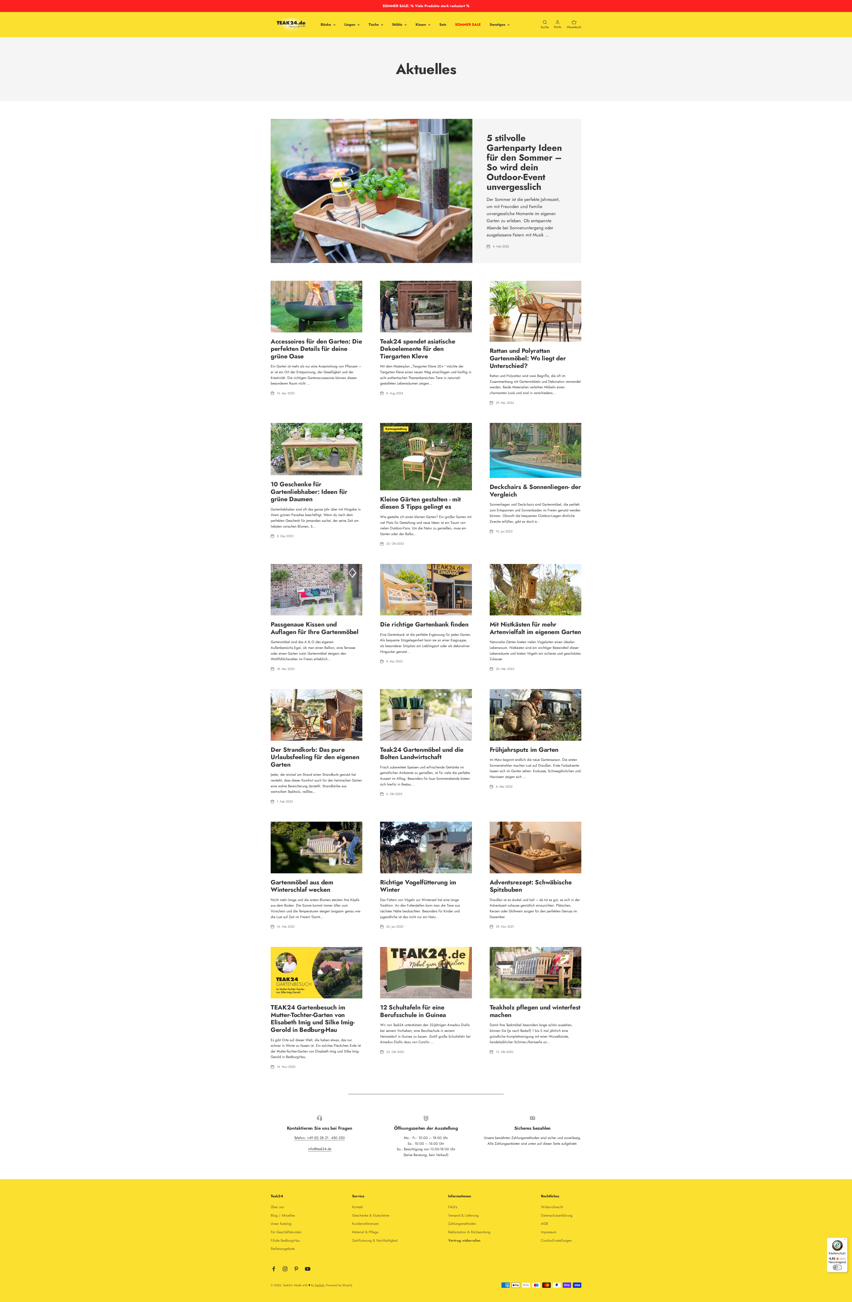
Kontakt (357, 1207)
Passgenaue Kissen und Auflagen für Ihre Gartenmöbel (315, 628)
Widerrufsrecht (552, 1207)
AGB (544, 1223)
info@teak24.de (319, 1148)
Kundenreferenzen (365, 1223)
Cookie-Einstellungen (556, 1240)
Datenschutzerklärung (556, 1215)
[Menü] (845, 1240)
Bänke (326, 24)
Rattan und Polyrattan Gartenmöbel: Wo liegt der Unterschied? (528, 358)
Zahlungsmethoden (462, 1223)
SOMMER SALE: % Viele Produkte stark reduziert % (426, 5)
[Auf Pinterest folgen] (296, 1269)
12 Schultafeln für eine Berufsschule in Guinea (413, 1011)
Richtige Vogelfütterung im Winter (418, 886)
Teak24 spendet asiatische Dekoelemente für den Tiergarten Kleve (417, 349)
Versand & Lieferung (463, 1215)
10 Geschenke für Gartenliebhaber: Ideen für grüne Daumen (309, 492)
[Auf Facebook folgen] (274, 1269)
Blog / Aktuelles (283, 1215)
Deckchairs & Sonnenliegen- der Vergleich (535, 490)
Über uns (277, 1207)
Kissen (421, 24)
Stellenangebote (283, 1248)
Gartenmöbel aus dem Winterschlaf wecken (302, 886)
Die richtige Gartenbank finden (424, 624)
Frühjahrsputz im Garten (524, 749)
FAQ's (452, 1207)
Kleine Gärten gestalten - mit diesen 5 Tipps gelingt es (420, 503)
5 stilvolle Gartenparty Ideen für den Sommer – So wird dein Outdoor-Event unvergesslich (524, 162)
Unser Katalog (281, 1223)
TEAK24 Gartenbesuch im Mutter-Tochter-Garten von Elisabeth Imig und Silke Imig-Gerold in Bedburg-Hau (313, 1018)
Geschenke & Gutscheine (370, 1215)
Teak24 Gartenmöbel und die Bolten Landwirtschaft (421, 753)
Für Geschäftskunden (286, 1232)
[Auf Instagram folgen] (285, 1269)
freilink (319, 1285)
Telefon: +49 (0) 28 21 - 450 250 (319, 1137)
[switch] (837, 1267)
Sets (442, 24)
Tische (374, 24)
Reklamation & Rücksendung (469, 1232)
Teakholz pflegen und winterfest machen (535, 1011)
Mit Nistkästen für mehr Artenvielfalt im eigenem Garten (535, 628)
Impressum (548, 1232)
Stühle (397, 24)
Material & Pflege (365, 1232)
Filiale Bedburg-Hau (285, 1240)
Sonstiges (497, 24)
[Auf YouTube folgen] (308, 1269)
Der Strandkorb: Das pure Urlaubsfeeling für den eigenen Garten (315, 757)
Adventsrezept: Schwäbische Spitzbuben (531, 886)
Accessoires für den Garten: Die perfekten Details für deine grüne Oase (316, 349)
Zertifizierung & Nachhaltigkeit (375, 1240)
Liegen (349, 24)
